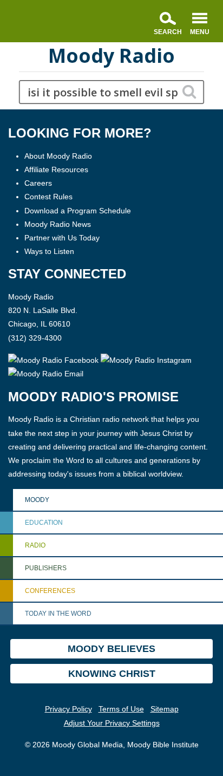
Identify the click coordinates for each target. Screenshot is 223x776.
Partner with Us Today (62, 237)
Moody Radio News (57, 224)
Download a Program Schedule (77, 210)
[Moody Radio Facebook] (54, 359)
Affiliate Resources (56, 169)
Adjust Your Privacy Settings (112, 723)
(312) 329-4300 (35, 338)
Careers (38, 183)
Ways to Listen (49, 251)
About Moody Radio (58, 156)
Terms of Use (121, 709)
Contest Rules (48, 196)
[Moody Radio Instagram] (146, 359)
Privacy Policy (68, 709)
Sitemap (164, 709)
